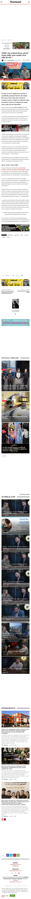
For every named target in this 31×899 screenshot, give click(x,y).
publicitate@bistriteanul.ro (15, 870)
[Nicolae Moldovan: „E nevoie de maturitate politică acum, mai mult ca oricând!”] (15, 612)
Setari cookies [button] (5, 895)
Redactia (6, 745)
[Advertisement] (15, 21)
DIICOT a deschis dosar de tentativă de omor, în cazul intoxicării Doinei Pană (8, 292)
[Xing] (15, 313)
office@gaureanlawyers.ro (15, 881)
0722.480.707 (15, 866)
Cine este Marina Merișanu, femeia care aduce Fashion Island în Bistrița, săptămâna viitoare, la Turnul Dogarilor (14, 449)
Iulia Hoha (5, 515)
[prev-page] (2, 456)
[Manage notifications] (3, 896)
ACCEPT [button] (12, 895)
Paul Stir (4, 237)
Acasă (3, 40)
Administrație (10, 40)
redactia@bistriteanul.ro (15, 864)
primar (8, 237)
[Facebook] (7, 855)
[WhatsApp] (18, 855)
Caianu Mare (10, 235)
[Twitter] (11, 855)
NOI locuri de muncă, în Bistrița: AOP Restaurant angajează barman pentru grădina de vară (14, 767)
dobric (21, 235)
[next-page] (5, 456)
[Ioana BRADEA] (3, 60)
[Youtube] (19, 873)
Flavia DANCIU (7, 619)
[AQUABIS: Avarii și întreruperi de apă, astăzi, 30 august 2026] (15, 407)
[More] (22, 275)
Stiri (6, 40)
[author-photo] (2, 745)
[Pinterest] (14, 855)
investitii (26, 235)
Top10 (4, 369)
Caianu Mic (16, 235)
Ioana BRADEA (11, 60)
